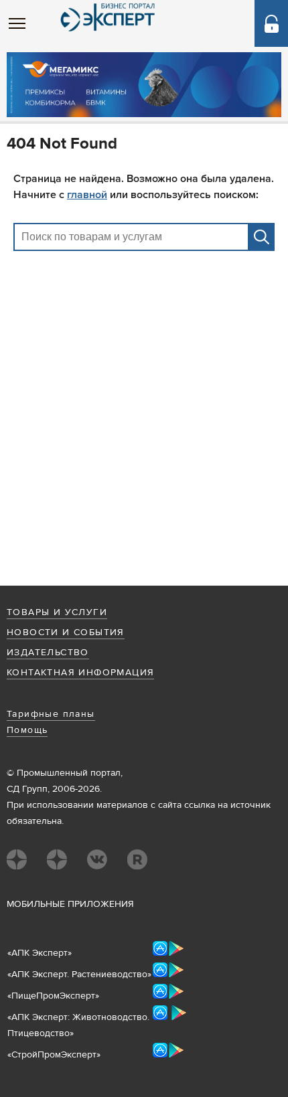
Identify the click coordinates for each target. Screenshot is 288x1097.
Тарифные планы (51, 714)
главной (87, 194)
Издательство (48, 653)
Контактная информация (80, 673)
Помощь (27, 730)
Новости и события (66, 632)
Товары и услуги (57, 612)
